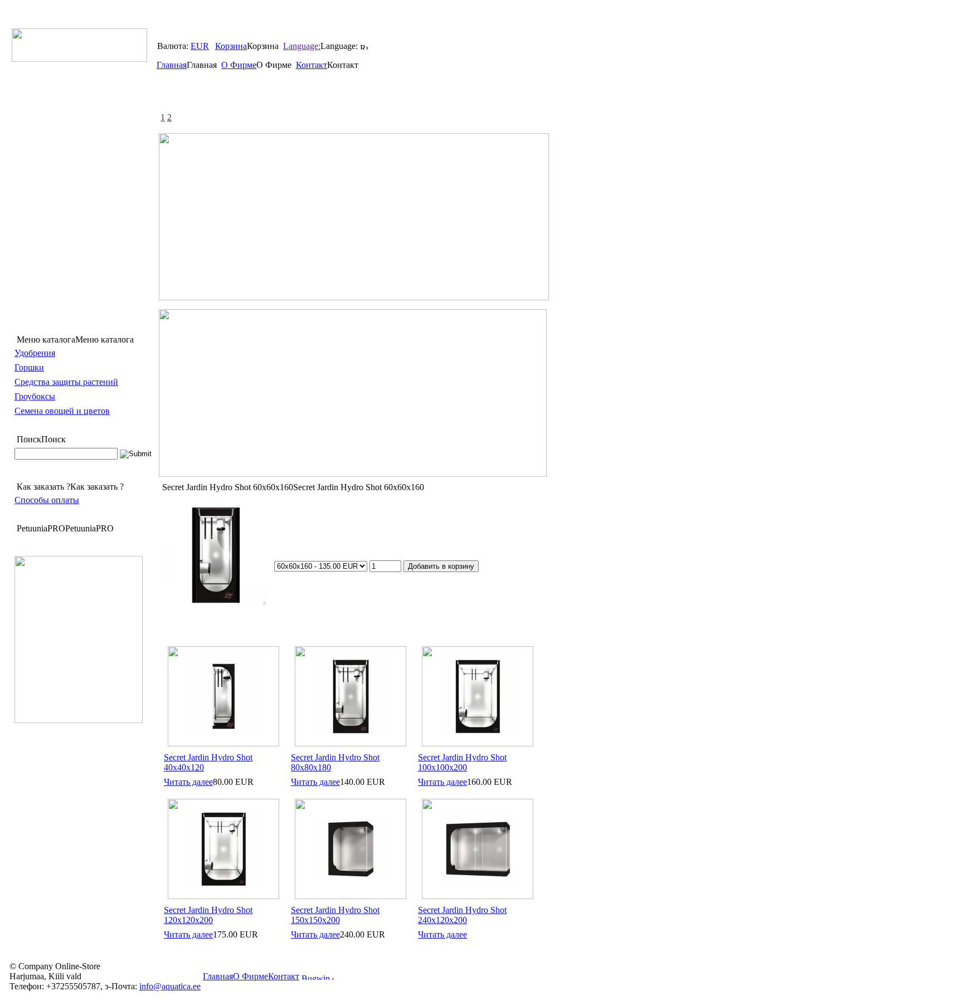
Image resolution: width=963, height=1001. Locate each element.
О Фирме (238, 65)
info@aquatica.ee (170, 986)
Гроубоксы (34, 396)
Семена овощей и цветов (62, 411)
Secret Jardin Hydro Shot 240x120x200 (462, 915)
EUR (200, 46)
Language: (301, 46)
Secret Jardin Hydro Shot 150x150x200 (335, 915)
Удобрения (34, 353)
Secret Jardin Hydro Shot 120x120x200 (208, 915)
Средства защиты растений (66, 382)
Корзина (231, 46)
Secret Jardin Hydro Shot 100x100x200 (462, 762)
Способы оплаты (46, 500)
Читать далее (188, 782)
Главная (172, 65)
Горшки (29, 367)
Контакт (311, 65)
